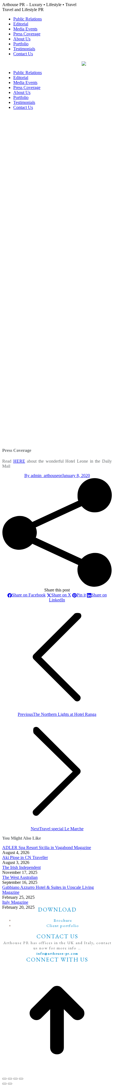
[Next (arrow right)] (10, 1084)
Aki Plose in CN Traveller (25, 857)
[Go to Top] (57, 1019)
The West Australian (20, 877)
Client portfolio (62, 925)
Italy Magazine (15, 902)
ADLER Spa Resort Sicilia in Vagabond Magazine (46, 847)
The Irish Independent (21, 867)
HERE (19, 461)
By (43, 475)
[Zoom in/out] (21, 1079)
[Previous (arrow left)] (4, 1084)
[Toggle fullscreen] (15, 1079)
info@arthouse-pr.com (57, 953)
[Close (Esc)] (4, 1079)
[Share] (10, 1079)
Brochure (63, 920)
